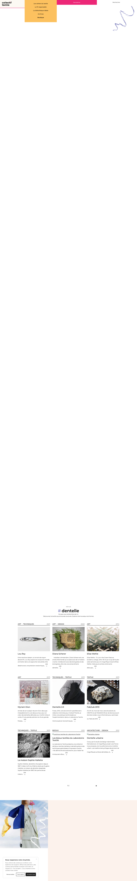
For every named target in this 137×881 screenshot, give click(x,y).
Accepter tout (31, 874)
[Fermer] (36, 859)
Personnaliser (10, 874)
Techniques (28, 624)
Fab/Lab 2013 (93, 707)
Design (61, 624)
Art (19, 624)
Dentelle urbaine (95, 738)
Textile (68, 677)
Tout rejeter (20, 874)
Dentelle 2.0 (58, 707)
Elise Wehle (92, 654)
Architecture (93, 730)
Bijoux (55, 730)
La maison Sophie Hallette (30, 760)
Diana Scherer (59, 654)
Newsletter (76, 2)
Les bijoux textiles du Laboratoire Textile (68, 739)
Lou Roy (21, 654)
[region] (20, 867)
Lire (46, 664)
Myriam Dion (24, 707)
